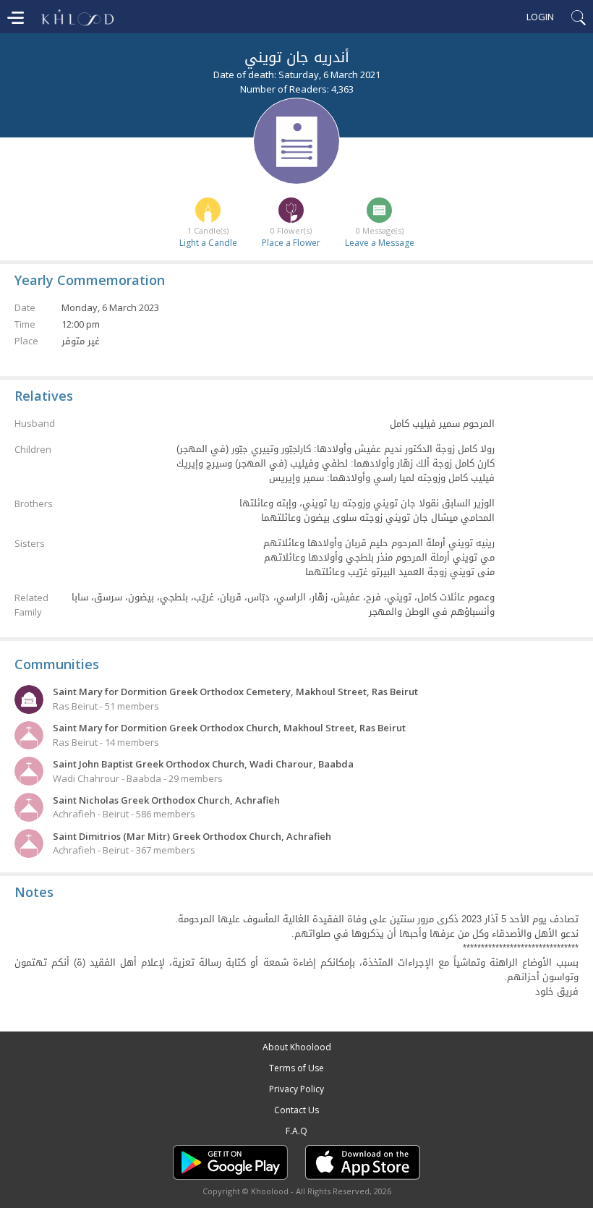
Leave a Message (379, 243)
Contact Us (296, 1110)
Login (540, 16)
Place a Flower (291, 243)
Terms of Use (296, 1068)
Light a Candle (208, 243)
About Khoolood (297, 1047)
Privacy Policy (296, 1089)
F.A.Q (296, 1131)
